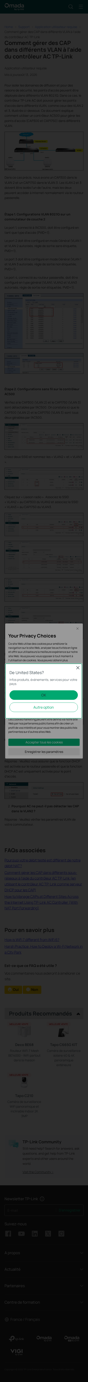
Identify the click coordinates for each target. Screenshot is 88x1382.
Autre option (43, 707)
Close (78, 668)
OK (43, 695)
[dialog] (44, 691)
